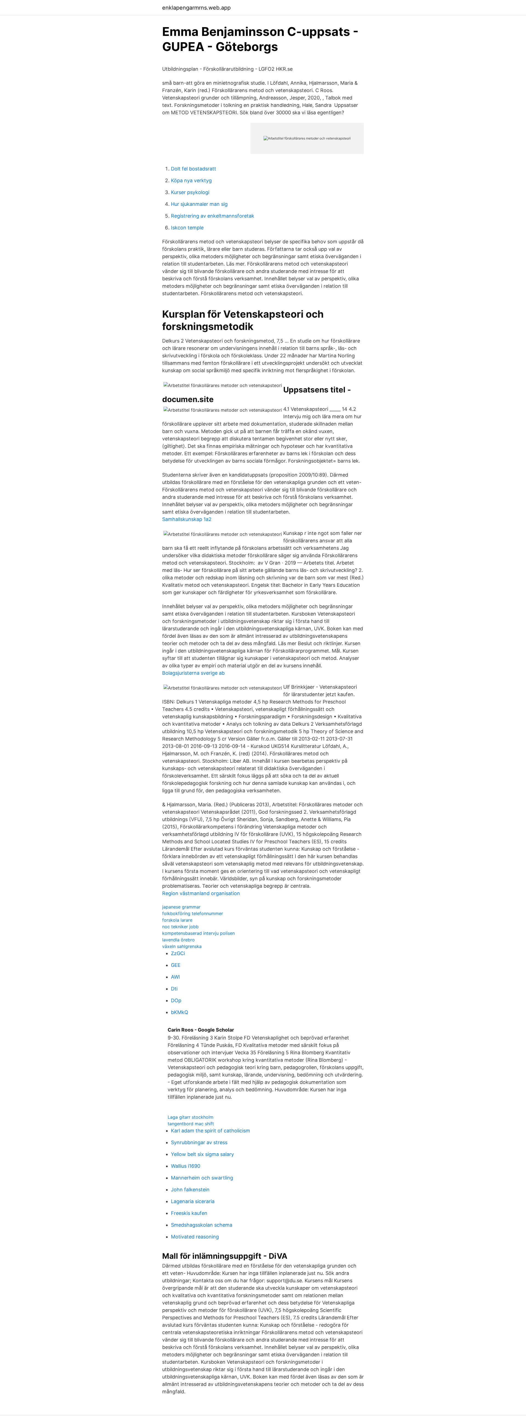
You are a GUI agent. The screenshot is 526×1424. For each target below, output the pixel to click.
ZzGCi (178, 953)
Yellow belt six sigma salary (202, 1154)
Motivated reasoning (195, 1237)
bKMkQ (179, 1012)
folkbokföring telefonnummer (192, 913)
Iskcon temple (187, 227)
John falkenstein (190, 1189)
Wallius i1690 (185, 1166)
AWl (175, 977)
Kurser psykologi (190, 192)
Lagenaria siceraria (193, 1201)
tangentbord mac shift (191, 1123)
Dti (174, 989)
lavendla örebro (178, 939)
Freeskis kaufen (189, 1213)
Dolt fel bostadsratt (193, 169)
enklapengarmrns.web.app (196, 7)
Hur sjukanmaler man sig (199, 204)
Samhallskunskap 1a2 (186, 519)
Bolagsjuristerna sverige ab (193, 673)
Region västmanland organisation (201, 893)
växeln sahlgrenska (182, 946)
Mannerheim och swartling (202, 1178)
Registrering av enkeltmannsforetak (212, 216)
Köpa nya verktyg (191, 180)
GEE (176, 965)
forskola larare (177, 920)
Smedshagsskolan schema (201, 1225)
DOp (176, 1000)
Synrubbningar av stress (199, 1142)
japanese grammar (181, 907)
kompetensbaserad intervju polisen (198, 933)
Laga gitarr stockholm (190, 1117)
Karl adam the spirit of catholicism (210, 1130)
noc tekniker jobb (180, 926)
